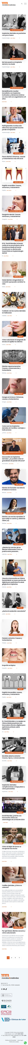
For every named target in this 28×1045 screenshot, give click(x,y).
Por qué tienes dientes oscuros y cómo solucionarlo (13, 932)
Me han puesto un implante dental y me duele (12, 63)
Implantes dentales (17, 30)
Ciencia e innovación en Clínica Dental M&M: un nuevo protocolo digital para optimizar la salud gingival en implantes (14, 581)
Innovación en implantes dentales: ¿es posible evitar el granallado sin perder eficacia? (13, 459)
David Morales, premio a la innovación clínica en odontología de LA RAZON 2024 (13, 818)
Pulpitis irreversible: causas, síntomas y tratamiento (12, 693)
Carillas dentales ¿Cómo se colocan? (12, 886)
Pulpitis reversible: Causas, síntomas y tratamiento (11, 186)
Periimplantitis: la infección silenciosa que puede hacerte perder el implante (12, 128)
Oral (20, 363)
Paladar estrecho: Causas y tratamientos (12, 639)
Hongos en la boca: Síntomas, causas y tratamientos (13, 398)
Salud (20, 122)
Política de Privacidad (10, 1040)
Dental (16, 153)
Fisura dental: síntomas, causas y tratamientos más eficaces (13, 158)
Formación (19, 240)
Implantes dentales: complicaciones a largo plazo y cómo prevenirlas (13, 787)
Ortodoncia (18, 752)
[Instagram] (2, 989)
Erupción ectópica (8, 665)
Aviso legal (20, 1040)
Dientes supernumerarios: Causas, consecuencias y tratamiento (11, 368)
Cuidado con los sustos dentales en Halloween (14, 312)
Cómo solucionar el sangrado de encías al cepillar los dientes (14, 341)
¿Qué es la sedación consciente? (14, 611)
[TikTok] (6, 989)
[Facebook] (4, 989)
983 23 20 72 (4, 983)
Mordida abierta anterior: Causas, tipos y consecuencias (13, 757)
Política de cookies (14, 1042)
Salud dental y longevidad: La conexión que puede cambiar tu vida (13, 282)
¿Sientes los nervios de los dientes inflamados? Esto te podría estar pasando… (12, 549)
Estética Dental (14, 211)
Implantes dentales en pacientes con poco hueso (14, 34)
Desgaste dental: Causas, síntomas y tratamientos (11, 215)
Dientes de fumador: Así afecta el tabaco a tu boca (13, 489)
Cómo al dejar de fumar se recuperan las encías (11, 848)
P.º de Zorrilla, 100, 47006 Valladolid (10, 985)
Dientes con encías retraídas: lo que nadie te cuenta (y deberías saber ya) (13, 519)
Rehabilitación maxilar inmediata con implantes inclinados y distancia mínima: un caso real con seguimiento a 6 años (14, 95)
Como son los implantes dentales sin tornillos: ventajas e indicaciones (13, 428)
